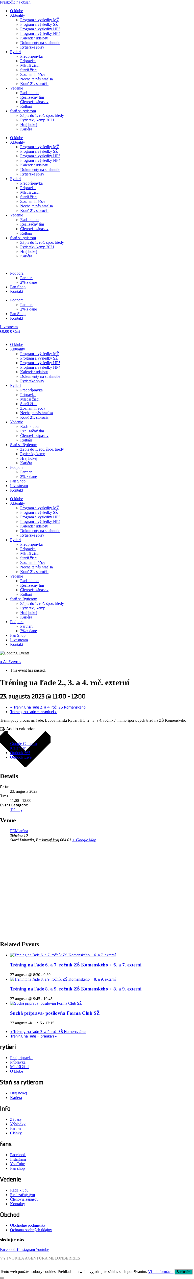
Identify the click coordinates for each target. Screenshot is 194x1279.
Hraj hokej (28, 124)
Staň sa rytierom (23, 111)
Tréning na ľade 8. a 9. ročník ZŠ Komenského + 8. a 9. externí (75, 988)
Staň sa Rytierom (23, 445)
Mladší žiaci (29, 65)
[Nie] (2, 1278)
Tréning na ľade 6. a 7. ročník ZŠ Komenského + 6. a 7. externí (75, 964)
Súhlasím (183, 1272)
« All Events (10, 661)
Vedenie (16, 88)
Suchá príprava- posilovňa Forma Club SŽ (55, 1013)
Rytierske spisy (32, 47)
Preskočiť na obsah (15, 2)
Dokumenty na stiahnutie (40, 42)
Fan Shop (18, 287)
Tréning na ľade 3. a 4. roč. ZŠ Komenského (48, 707)
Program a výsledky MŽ (39, 20)
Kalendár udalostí (34, 38)
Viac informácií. (161, 1271)
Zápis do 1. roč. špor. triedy (42, 115)
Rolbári (26, 106)
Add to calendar (20, 729)
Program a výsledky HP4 (40, 33)
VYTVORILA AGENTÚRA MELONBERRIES (40, 1258)
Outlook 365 (20, 753)
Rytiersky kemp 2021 (37, 120)
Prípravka (28, 61)
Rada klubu (29, 93)
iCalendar (18, 748)
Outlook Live (21, 757)
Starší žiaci (28, 70)
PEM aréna (19, 831)
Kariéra (26, 129)
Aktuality (17, 15)
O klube (16, 11)
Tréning (16, 809)
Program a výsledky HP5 (40, 29)
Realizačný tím (32, 97)
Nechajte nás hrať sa (36, 79)
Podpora (16, 273)
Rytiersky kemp (32, 454)
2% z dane (28, 282)
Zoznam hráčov (32, 74)
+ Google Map (84, 840)
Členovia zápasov (34, 102)
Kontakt (16, 291)
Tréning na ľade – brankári (33, 712)
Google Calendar (23, 743)
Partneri (26, 278)
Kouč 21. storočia (34, 83)
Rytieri (15, 52)
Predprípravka (31, 56)
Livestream (19, 485)
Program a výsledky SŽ (39, 24)
